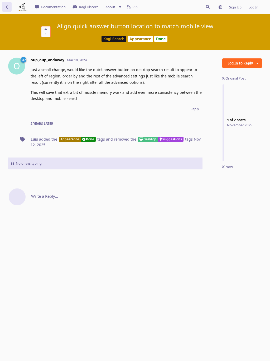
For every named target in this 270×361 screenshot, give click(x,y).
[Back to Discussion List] (7, 7)
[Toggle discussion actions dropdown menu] (257, 63)
